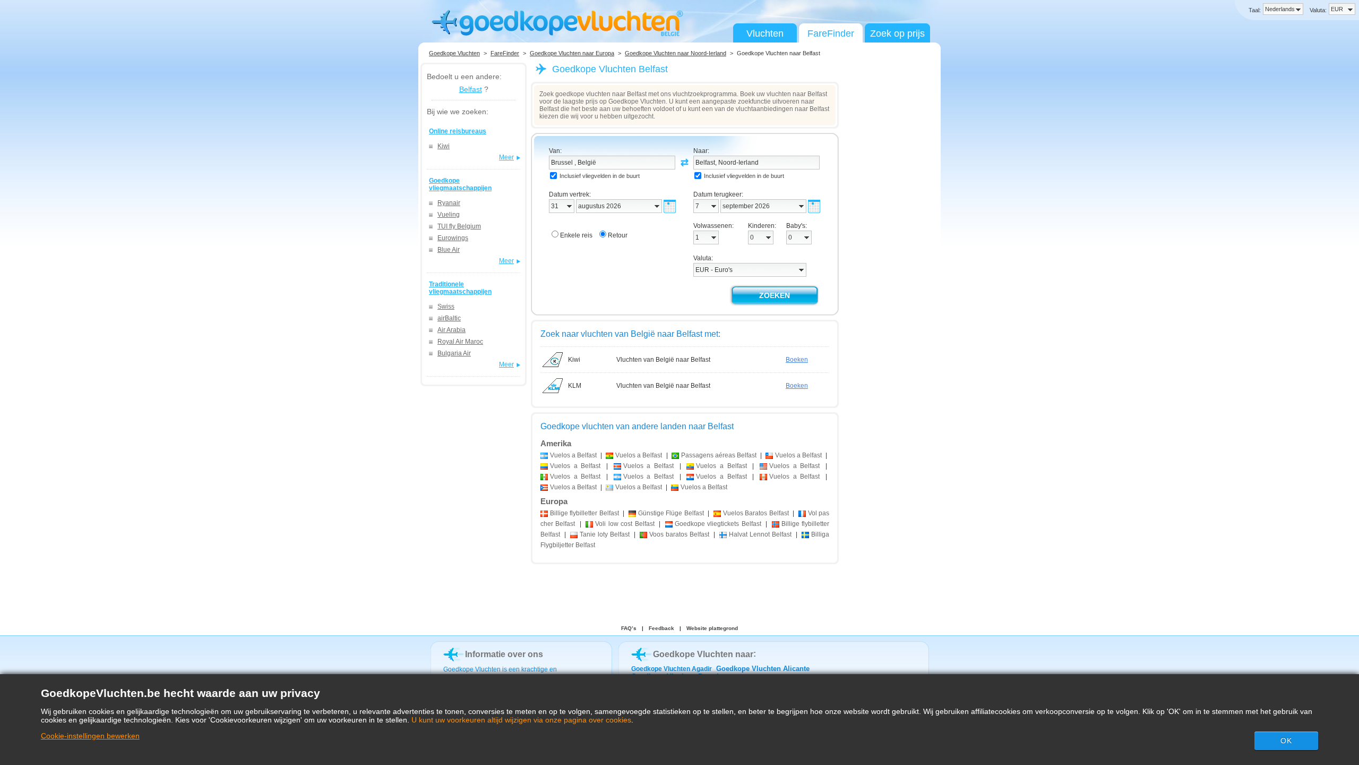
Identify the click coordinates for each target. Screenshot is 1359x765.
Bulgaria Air (454, 353)
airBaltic (449, 318)
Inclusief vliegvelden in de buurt (600, 176)
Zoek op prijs (897, 33)
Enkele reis (576, 235)
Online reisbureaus (457, 131)
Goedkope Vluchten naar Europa (572, 53)
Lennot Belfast (760, 534)
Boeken (797, 359)
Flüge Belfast (671, 513)
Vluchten (765, 33)
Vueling (448, 214)
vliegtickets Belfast (718, 524)
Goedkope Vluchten (454, 53)
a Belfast (573, 455)
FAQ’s (629, 628)
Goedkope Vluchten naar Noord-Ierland (675, 53)
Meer (506, 157)
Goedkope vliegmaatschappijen (460, 184)
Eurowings (452, 238)
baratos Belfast (679, 534)
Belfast (470, 89)
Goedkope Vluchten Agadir (671, 669)
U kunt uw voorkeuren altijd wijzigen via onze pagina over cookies (521, 720)
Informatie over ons (504, 654)
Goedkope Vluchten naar (703, 654)
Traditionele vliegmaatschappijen (460, 287)
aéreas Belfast (718, 455)
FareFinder (830, 33)
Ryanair (448, 203)
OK (1286, 740)
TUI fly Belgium (459, 226)
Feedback (661, 628)
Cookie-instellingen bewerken (90, 736)
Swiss (445, 306)
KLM (574, 385)
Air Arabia (451, 330)
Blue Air (448, 249)
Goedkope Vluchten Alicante (763, 669)
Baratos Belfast (756, 513)
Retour (617, 235)
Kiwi (443, 146)
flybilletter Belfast (584, 513)
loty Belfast (605, 534)
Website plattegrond (712, 628)
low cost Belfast (624, 524)
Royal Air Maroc (460, 341)
